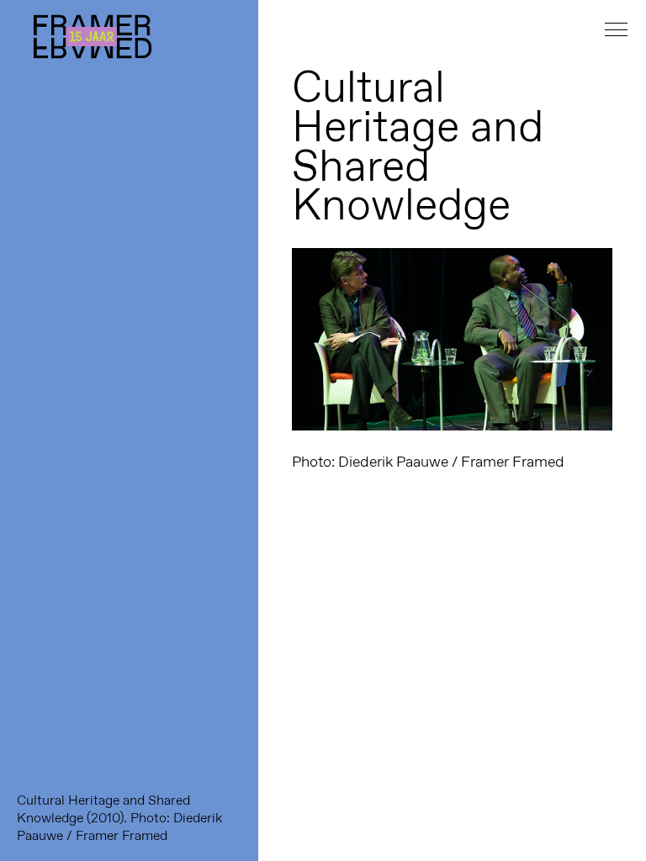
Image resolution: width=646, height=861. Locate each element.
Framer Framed (92, 36)
